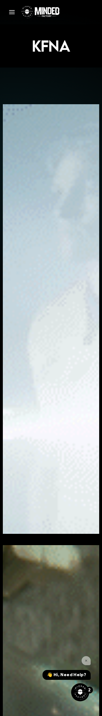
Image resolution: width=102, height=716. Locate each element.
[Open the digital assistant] (80, 692)
